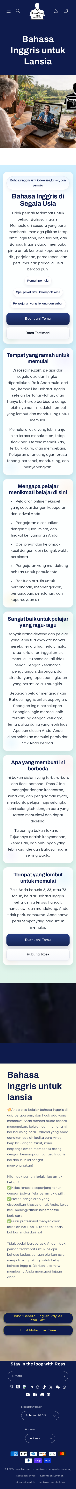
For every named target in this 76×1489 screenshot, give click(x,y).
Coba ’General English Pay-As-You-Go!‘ (38, 1318)
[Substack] (42, 1394)
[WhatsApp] (64, 1386)
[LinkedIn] (31, 1386)
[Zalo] (25, 1386)
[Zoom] (35, 1394)
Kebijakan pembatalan (52, 1482)
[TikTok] (44, 1386)
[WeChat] (58, 1386)
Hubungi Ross (38, 954)
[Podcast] (48, 1394)
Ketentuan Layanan (52, 1476)
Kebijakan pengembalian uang (54, 1469)
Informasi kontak (25, 1482)
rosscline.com (23, 1469)
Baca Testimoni (38, 333)
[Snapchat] (38, 1386)
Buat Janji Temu (38, 318)
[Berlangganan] (63, 1376)
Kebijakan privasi (26, 1476)
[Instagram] (11, 1387)
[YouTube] (28, 1394)
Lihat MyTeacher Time (38, 1330)
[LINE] (18, 1387)
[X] (51, 1386)
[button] (8, 10)
